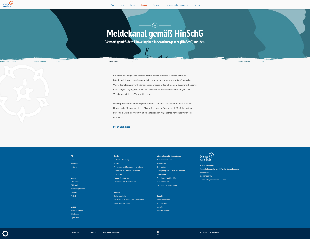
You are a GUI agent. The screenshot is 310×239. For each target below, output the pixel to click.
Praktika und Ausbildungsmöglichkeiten (129, 200)
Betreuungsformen (78, 189)
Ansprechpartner (163, 200)
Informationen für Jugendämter (177, 5)
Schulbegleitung (163, 181)
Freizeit (73, 196)
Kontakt (197, 5)
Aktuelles (74, 163)
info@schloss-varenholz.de (216, 180)
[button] (5, 233)
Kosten (116, 163)
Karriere (156, 5)
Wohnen (74, 192)
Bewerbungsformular (122, 203)
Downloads (118, 174)
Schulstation (75, 214)
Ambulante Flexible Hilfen (167, 178)
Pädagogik (74, 185)
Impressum (92, 232)
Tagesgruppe (161, 174)
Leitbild (73, 160)
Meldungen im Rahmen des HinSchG (127, 171)
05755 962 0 (207, 176)
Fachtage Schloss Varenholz (167, 185)
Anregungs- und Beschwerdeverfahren (128, 167)
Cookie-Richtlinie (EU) (111, 232)
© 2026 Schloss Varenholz (209, 232)
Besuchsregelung (163, 210)
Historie (74, 167)
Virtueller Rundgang (121, 160)
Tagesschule (75, 218)
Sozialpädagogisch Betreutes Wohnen (171, 171)
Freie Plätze (161, 163)
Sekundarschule (77, 210)
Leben (122, 5)
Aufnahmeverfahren (164, 160)
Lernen (132, 5)
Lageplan (160, 207)
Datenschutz (75, 232)
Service (144, 5)
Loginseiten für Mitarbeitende (125, 181)
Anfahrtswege (162, 203)
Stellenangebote (120, 196)
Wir (112, 5)
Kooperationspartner (122, 178)
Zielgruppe (75, 181)
